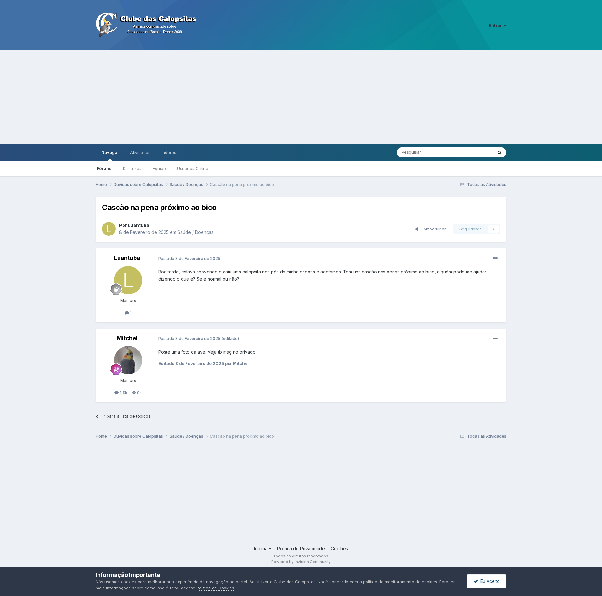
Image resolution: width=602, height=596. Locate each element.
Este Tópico (473, 152)
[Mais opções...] (495, 258)
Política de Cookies (215, 587)
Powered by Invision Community (301, 561)
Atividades (140, 152)
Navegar (110, 152)
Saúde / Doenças (195, 232)
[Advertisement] (301, 97)
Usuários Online (192, 168)
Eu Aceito (489, 581)
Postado (189, 258)
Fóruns (104, 168)
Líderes (169, 152)
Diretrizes (132, 168)
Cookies (339, 548)
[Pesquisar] (499, 152)
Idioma (261, 548)
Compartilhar (432, 228)
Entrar (496, 25)
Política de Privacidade (301, 548)
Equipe (159, 168)
